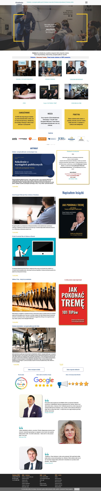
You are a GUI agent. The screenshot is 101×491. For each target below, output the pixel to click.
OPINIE (24, 103)
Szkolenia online (70, 2)
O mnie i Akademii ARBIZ (44, 476)
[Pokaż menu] (86, 2)
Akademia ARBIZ (19, 3)
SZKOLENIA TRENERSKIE (50, 79)
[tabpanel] (55, 2)
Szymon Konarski (49, 463)
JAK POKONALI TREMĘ (73, 179)
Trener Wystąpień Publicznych (45, 478)
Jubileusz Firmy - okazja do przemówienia (21, 279)
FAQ (40, 481)
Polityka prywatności (43, 485)
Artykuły (56, 476)
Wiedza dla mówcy (58, 478)
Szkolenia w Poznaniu (25, 485)
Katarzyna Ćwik (22, 437)
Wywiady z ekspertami (58, 485)
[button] (46, 144)
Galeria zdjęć (42, 480)
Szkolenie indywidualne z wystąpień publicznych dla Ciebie (25, 326)
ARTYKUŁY (34, 148)
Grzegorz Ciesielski (49, 412)
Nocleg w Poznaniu (43, 483)
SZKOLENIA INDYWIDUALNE (76, 79)
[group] (50, 140)
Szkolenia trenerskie (49, 2)
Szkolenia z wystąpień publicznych (35, 2)
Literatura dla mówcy (58, 480)
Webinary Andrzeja (58, 486)
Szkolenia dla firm (25, 481)
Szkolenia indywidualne (59, 2)
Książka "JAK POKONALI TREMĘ (50, 103)
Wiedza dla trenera (58, 481)
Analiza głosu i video (25, 486)
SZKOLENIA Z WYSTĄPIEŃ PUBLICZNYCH (24, 79)
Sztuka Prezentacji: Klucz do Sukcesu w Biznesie (23, 236)
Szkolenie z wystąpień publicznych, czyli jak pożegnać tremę (24, 152)
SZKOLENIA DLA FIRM (76, 103)
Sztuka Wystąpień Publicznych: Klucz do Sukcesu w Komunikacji (25, 195)
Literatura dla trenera (58, 483)
